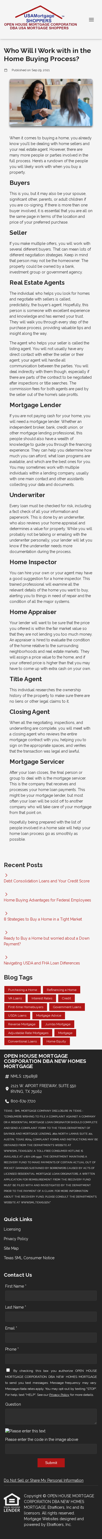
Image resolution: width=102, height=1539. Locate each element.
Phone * (12, 1349)
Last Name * (15, 1307)
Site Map (11, 1248)
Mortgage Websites (42, 1519)
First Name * (15, 1286)
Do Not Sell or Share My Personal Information (44, 1480)
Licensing (12, 1229)
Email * (11, 1328)
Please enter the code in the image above (41, 1439)
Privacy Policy (16, 1239)
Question (13, 1404)
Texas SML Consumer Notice (29, 1258)
